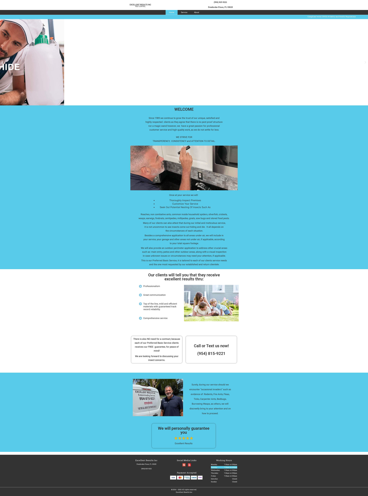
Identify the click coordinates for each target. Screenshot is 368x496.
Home (171, 12)
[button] (2, 62)
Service (184, 12)
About (196, 12)
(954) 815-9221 (220, 2)
